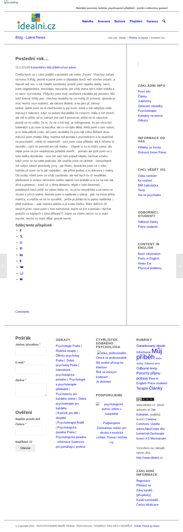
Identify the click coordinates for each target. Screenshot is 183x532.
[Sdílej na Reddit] (21, 273)
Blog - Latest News (30, 37)
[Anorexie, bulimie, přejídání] (36, 21)
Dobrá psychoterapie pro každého (71, 403)
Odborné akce (152, 363)
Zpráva (20, 380)
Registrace (143, 480)
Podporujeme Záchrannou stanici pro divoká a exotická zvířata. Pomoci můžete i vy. (111, 432)
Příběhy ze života (149, 147)
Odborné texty (146, 368)
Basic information (149, 253)
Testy (141, 190)
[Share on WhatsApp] (21, 242)
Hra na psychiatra (149, 195)
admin (72, 67)
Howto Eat (144, 263)
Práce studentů (148, 226)
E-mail (20, 362)
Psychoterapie (147, 110)
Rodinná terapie (66, 351)
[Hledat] (164, 21)
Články (142, 96)
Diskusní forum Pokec (152, 152)
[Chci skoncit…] (3, 266)
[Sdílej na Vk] (21, 267)
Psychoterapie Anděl (70, 422)
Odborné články (148, 222)
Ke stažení (145, 180)
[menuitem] (88, 21)
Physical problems (150, 268)
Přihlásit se (143, 485)
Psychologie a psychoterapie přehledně (70, 384)
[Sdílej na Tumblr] (20, 261)
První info (144, 91)
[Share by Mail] (21, 279)
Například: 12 (23, 441)
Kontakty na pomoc (150, 115)
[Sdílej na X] (21, 236)
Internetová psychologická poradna (65, 374)
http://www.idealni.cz (149, 457)
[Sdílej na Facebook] (20, 230)
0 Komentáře (36, 67)
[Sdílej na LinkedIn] (21, 255)
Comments (22, 311)
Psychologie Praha (68, 346)
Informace (143, 352)
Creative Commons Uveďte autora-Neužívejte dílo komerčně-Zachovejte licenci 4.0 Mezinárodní (151, 429)
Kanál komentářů (147, 500)
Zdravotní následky (150, 106)
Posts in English (148, 258)
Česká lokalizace (147, 504)
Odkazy (143, 120)
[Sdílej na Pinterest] (21, 248)
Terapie (142, 388)
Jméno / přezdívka (27, 344)
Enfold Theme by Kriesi (146, 526)
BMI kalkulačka (148, 185)
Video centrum (147, 175)
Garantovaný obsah (150, 346)
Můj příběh (53, 67)
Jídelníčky (144, 101)
